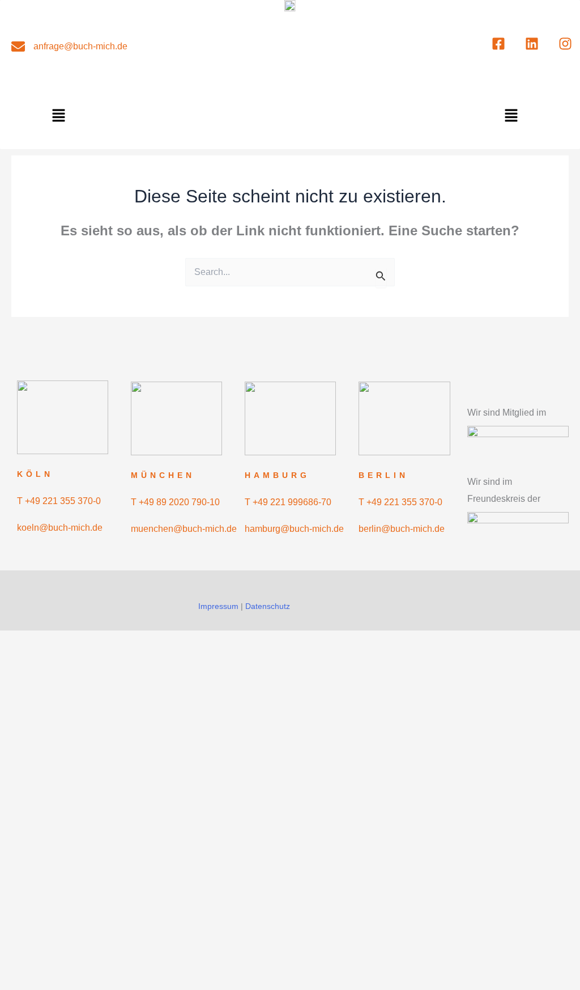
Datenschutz (267, 606)
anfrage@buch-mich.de (80, 46)
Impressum (218, 606)
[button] (59, 116)
